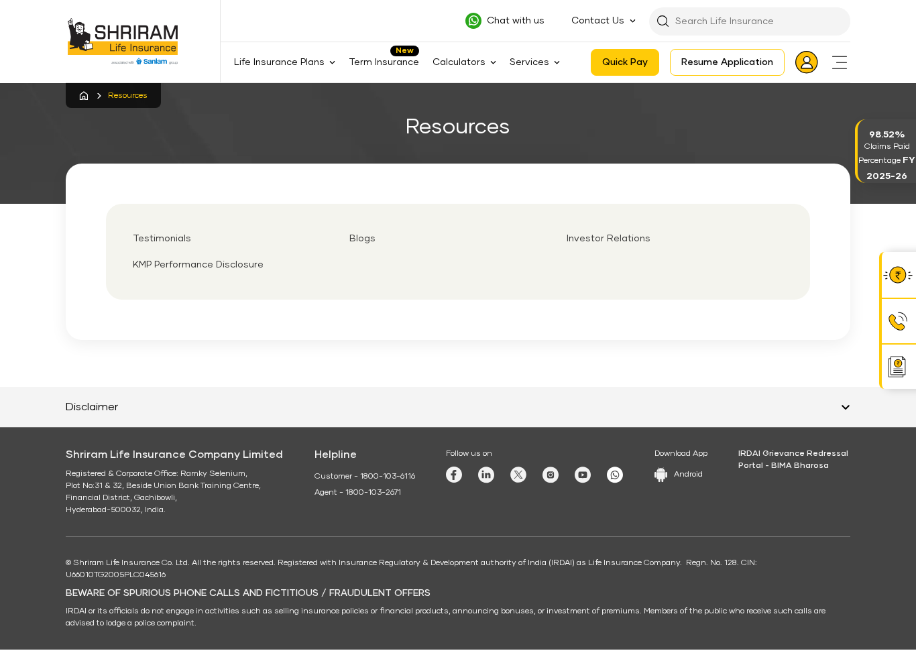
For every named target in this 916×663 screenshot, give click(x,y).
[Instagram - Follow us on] (550, 475)
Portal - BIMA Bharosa (783, 466)
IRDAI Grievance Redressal (793, 454)
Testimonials (162, 238)
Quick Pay (625, 62)
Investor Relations (608, 238)
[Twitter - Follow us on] (518, 475)
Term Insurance (384, 62)
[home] (83, 95)
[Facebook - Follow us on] (454, 475)
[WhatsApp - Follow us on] (615, 475)
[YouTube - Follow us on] (583, 475)
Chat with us (516, 20)
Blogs (362, 238)
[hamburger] (839, 62)
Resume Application (727, 62)
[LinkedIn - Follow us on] (486, 475)
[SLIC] (131, 41)
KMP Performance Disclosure (198, 264)
